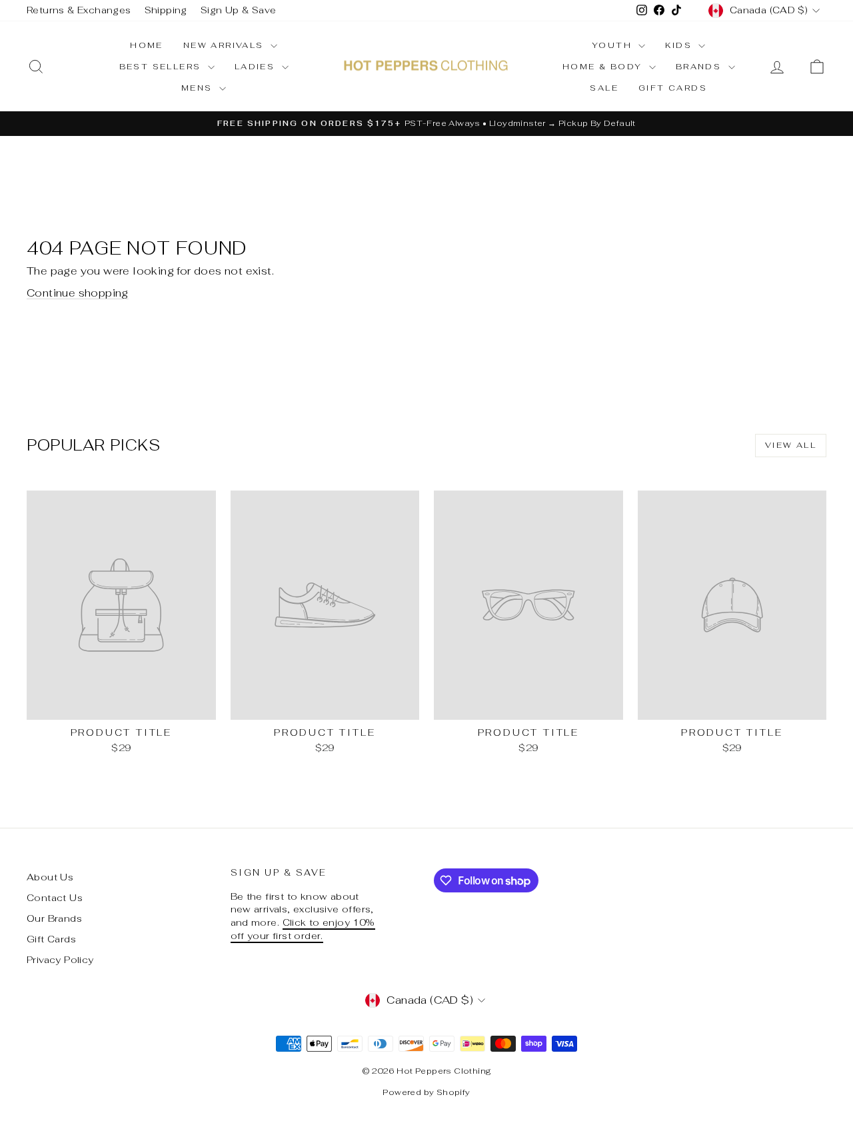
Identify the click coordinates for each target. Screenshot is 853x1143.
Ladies (257, 66)
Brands (700, 66)
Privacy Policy (60, 960)
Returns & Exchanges (79, 10)
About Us (50, 877)
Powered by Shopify (426, 1092)
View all (790, 445)
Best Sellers (162, 66)
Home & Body (604, 66)
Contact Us (55, 898)
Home (146, 45)
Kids (680, 45)
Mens (198, 88)
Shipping (166, 10)
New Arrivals (225, 45)
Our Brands (54, 918)
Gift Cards (672, 88)
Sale (604, 88)
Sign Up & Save (239, 10)
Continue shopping (78, 293)
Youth (613, 45)
